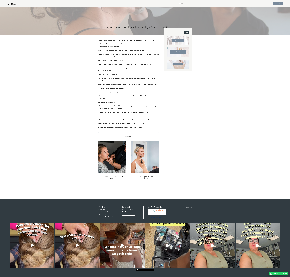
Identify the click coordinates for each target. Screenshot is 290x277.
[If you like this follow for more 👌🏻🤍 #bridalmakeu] (167, 245)
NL (182, 3)
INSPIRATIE (178, 40)
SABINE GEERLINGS (160, 275)
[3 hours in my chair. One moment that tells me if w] (122, 245)
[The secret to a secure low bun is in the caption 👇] (77, 245)
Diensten (154, 3)
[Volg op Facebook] (186, 210)
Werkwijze (132, 3)
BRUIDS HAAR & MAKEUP (178, 52)
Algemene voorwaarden (128, 215)
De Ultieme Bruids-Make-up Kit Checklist (112, 178)
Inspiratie (162, 3)
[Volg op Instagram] (188, 210)
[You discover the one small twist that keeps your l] (32, 245)
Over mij (126, 3)
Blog (168, 3)
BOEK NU (278, 3)
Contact (173, 3)
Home (121, 3)
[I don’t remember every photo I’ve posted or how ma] (212, 245)
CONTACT (178, 63)
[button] (278, 273)
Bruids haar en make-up (143, 3)
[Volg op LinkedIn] (191, 210)
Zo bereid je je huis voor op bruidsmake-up (144, 178)
